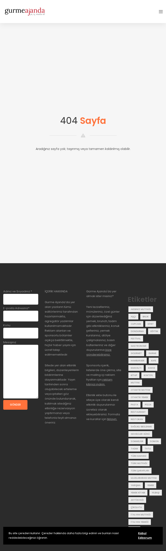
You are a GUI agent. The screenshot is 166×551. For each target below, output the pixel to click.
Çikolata (136, 507)
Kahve (151, 368)
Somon (154, 441)
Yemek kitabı (138, 492)
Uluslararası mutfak (144, 478)
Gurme (152, 353)
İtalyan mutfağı (141, 514)
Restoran (137, 419)
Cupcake (136, 324)
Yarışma (135, 485)
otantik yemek (139, 397)
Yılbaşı (156, 492)
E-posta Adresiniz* (16, 308)
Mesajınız (9, 342)
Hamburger (137, 360)
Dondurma (137, 331)
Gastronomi (138, 346)
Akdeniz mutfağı (141, 309)
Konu (6, 325)
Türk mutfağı (139, 463)
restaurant (138, 412)
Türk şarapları (140, 470)
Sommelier (137, 441)
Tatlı (148, 448)
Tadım (134, 448)
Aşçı (133, 316)
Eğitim (154, 331)
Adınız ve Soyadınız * (17, 291)
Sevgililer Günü (140, 434)
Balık (145, 316)
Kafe (153, 360)
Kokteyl (148, 375)
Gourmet (136, 353)
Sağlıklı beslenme (141, 426)
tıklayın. (112, 419)
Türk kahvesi (138, 456)
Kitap (134, 375)
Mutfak (135, 382)
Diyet (151, 324)
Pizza (148, 404)
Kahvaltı (136, 368)
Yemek (150, 485)
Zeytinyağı (137, 500)
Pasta (134, 404)
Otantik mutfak (140, 390)
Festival (136, 338)
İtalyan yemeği (139, 522)
